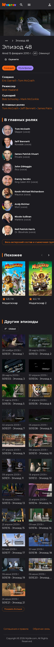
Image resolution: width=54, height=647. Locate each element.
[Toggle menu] (29, 5)
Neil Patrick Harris (25, 229)
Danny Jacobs (23, 179)
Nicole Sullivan (23, 216)
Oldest (12, 329)
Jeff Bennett (28, 108)
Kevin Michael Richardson (29, 191)
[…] (6, 41)
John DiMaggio (23, 166)
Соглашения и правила (16, 629)
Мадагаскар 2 (37, 303)
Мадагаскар (10, 303)
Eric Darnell (9, 80)
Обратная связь (41, 629)
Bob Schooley (10, 99)
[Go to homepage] (9, 5)
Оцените (13, 59)
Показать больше (13, 609)
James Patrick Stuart (27, 154)
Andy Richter (22, 204)
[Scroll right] (49, 255)
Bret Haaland (10, 89)
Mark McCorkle (30, 99)
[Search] (21, 5)
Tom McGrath (26, 80)
